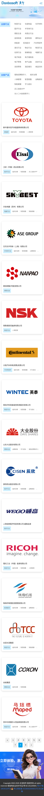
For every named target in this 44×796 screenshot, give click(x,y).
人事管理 (17, 79)
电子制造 (17, 57)
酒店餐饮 (28, 67)
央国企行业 (29, 33)
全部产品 (5, 75)
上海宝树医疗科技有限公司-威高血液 (17, 524)
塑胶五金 (17, 33)
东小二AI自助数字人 (22, 94)
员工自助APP (19, 89)
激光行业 (17, 48)
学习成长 (28, 84)
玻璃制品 (28, 52)
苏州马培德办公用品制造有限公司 (16, 722)
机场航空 (26, 43)
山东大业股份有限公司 (11, 445)
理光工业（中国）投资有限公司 (15, 563)
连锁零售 (17, 67)
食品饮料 (38, 67)
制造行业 (17, 24)
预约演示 (10, 769)
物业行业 (28, 48)
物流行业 (38, 48)
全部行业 (5, 24)
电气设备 (28, 62)
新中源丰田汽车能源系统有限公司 (16, 127)
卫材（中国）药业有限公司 (13, 167)
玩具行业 (17, 52)
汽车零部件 (38, 43)
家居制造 (28, 38)
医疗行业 (17, 29)
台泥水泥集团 (8, 643)
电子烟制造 (29, 57)
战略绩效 (38, 79)
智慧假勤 (28, 79)
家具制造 (17, 38)
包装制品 (28, 24)
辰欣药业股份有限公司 (11, 484)
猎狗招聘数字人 (20, 75)
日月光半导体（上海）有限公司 (15, 246)
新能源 (17, 43)
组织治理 (33, 75)
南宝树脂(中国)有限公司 (12, 286)
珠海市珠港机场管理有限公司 (14, 603)
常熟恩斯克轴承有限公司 (12, 326)
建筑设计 (38, 38)
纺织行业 (38, 62)
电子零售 (17, 62)
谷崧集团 (6, 682)
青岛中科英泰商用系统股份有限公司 (17, 405)
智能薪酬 (17, 84)
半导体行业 (29, 29)
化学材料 (38, 24)
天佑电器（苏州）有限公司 (13, 207)
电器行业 (38, 52)
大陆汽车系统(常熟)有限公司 (14, 365)
